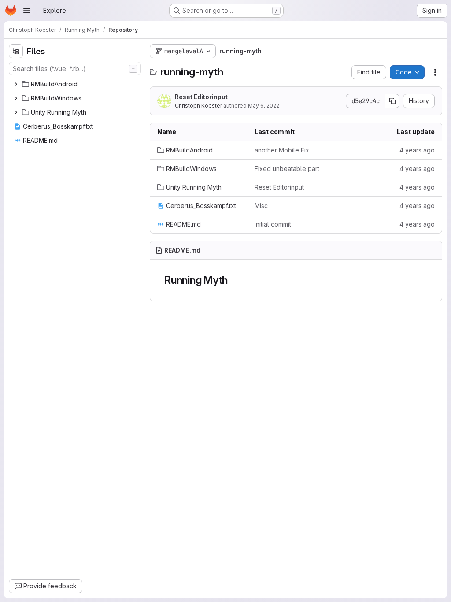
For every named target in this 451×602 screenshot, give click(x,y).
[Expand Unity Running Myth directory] (16, 112)
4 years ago (417, 150)
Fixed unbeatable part (287, 168)
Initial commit (273, 224)
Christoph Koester (198, 105)
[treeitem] (76, 84)
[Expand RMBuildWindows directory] (16, 98)
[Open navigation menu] (27, 11)
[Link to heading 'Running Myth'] (233, 280)
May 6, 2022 (263, 105)
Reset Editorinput (201, 96)
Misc (261, 205)
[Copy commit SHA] (392, 101)
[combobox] (75, 68)
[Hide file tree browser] (16, 51)
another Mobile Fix (282, 150)
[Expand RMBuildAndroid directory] (16, 84)
